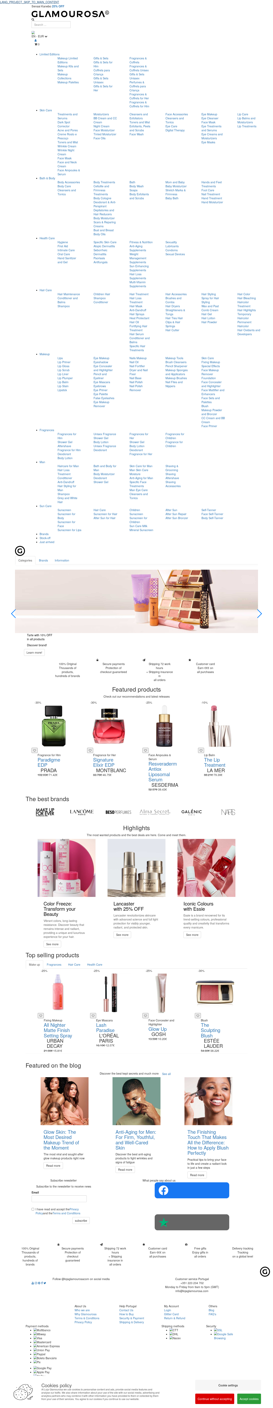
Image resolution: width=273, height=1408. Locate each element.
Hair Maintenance (69, 294)
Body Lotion (65, 458)
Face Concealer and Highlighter (211, 384)
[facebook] (42, 1283)
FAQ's (212, 1314)
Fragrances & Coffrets (138, 60)
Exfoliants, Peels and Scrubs (140, 128)
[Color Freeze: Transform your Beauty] (67, 868)
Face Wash (137, 134)
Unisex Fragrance (105, 434)
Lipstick (62, 390)
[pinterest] (39, 1283)
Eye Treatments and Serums (211, 128)
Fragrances (47, 430)
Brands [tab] (43, 560)
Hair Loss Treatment (136, 300)
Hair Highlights (246, 310)
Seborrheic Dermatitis (100, 252)
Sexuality (171, 242)
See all (166, 1074)
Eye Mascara (102, 382)
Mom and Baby (175, 182)
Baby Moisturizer (176, 186)
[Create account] (36, 40)
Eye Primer (101, 390)
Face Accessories (176, 114)
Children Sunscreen (136, 512)
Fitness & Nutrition (141, 242)
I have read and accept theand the (58, 1211)
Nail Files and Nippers (174, 384)
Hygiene (63, 242)
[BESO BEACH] (118, 812)
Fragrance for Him (69, 450)
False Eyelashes (104, 398)
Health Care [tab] (94, 964)
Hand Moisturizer (212, 202)
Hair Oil (134, 322)
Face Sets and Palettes (210, 400)
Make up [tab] (34, 964)
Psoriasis (99, 258)
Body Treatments (104, 182)
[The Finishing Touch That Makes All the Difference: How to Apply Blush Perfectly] (208, 1101)
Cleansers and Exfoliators (139, 116)
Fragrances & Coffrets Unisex (139, 68)
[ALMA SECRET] (155, 812)
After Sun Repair (175, 514)
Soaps (133, 190)
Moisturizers (101, 114)
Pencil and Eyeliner (100, 376)
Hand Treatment (211, 198)
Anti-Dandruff (138, 310)
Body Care (64, 186)
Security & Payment (131, 1318)
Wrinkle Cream (67, 146)
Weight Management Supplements (138, 258)
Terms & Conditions (87, 1318)
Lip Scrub (64, 370)
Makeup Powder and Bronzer (211, 412)
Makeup (45, 354)
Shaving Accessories (173, 484)
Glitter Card (171, 1314)
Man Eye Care (139, 490)
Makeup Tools (174, 358)
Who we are (82, 1310)
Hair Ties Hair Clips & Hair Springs (174, 322)
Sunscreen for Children (138, 520)
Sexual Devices (175, 254)
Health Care (47, 238)
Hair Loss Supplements (138, 276)
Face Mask (65, 158)
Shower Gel (65, 442)
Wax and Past (210, 306)
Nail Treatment (210, 194)
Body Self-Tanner (212, 518)
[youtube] (33, 1283)
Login (167, 1310)
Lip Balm (63, 382)
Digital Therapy (175, 130)
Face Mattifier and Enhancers (212, 392)
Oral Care (64, 254)
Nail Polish (136, 382)
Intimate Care (66, 250)
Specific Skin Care (105, 242)
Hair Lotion (208, 318)
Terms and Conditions (66, 1213)
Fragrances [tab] (54, 964)
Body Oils (100, 234)
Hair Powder (209, 322)
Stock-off (45, 538)
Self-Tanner (208, 510)
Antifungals (101, 262)
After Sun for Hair (105, 518)
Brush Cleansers (175, 362)
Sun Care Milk (138, 526)
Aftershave (64, 446)
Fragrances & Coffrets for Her (139, 96)
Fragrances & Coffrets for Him (139, 104)
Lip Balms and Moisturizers (246, 120)
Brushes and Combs (173, 300)
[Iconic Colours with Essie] (206, 868)
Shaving (170, 474)
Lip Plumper (65, 378)
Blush (204, 406)
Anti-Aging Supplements (138, 248)
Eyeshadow (101, 362)
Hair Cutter (172, 330)
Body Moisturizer (104, 218)
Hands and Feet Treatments (211, 184)
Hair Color (243, 294)
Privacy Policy (83, 1322)
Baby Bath (171, 198)
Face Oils (100, 138)
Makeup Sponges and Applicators (176, 372)
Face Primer (209, 426)
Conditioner (101, 302)
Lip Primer (64, 362)
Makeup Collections (64, 76)
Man (42, 462)
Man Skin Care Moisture (139, 472)
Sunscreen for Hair (105, 514)
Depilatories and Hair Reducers (104, 212)
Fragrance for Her (141, 454)
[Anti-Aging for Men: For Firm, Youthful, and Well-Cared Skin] (136, 1101)
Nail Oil (134, 362)
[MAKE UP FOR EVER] (45, 812)
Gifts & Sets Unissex (101, 80)
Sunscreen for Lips (69, 530)
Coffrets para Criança (102, 72)
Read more (53, 1166)
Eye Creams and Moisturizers (212, 136)
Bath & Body (47, 178)
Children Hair (102, 294)
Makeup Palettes (68, 82)
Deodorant (64, 454)
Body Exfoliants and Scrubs (139, 196)
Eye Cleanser (209, 118)
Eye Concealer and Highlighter (103, 368)
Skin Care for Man (141, 466)
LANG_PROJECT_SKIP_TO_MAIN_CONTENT (29, 2)
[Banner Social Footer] (191, 1190)
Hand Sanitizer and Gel (67, 260)
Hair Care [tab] (74, 964)
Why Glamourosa (86, 1314)
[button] (13, 613)
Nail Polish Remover (136, 388)
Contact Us (126, 1310)
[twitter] (45, 1283)
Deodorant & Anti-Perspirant (105, 204)
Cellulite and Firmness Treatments (101, 190)
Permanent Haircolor (244, 324)
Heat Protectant (139, 318)
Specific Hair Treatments (137, 348)
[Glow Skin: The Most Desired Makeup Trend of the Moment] (65, 1101)
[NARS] (228, 812)
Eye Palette (101, 394)
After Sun (171, 510)
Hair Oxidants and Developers (248, 332)
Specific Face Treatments (138, 484)
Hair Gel (206, 314)
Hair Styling (208, 294)
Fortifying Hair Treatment (138, 328)
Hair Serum (137, 334)
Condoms (171, 250)
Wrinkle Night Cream (66, 152)
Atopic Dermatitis (104, 246)
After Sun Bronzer (176, 518)
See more (52, 944)
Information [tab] (62, 560)
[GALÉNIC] (191, 812)
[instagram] (36, 1283)
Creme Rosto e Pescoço (67, 136)
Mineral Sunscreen (141, 530)
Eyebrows (100, 386)
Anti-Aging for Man (141, 478)
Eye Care (171, 126)
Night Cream (102, 126)
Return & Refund (174, 1318)
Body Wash (137, 186)
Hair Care (46, 290)
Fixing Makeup (210, 362)
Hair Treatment (139, 294)
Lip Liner (63, 374)
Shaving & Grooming (171, 468)
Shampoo (64, 306)
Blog (211, 1310)
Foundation (208, 378)
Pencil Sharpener (176, 366)
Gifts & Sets (101, 58)
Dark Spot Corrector (64, 124)
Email (35, 1192)
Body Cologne (102, 198)
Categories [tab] (25, 560)
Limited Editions (50, 54)
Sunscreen (64, 510)
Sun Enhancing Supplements (139, 268)
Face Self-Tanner (212, 514)
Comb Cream (209, 310)
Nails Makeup (138, 358)
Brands (44, 534)
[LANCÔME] (81, 812)
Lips (60, 358)
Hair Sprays (137, 314)
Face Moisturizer (104, 130)
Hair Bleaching (246, 298)
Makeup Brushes (176, 378)
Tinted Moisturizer (105, 134)
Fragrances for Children (174, 436)
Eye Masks (208, 142)
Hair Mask (136, 306)
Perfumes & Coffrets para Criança (138, 86)
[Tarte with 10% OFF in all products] (136, 601)
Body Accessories (69, 182)
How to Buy (126, 1314)
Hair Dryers (172, 306)
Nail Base (135, 378)
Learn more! (34, 652)
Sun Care (46, 506)
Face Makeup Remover (210, 372)
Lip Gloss (63, 366)
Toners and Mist (68, 142)
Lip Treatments (246, 126)
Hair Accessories (176, 294)
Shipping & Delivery (131, 1322)
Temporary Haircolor (244, 316)
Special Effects (210, 366)
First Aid (63, 246)
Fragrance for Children (174, 444)
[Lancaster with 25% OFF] (136, 868)
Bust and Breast (104, 230)
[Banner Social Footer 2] (191, 1222)
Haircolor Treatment (243, 304)
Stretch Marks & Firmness (175, 192)
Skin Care (46, 110)
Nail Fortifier (137, 366)
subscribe (81, 1221)
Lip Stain (63, 386)
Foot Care (207, 190)
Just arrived (47, 542)
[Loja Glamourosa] (136, 14)
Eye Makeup (209, 114)
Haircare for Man (68, 466)
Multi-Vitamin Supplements (138, 284)
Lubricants (172, 246)
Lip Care (242, 114)
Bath (132, 182)
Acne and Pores (68, 130)
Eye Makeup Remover (101, 404)
